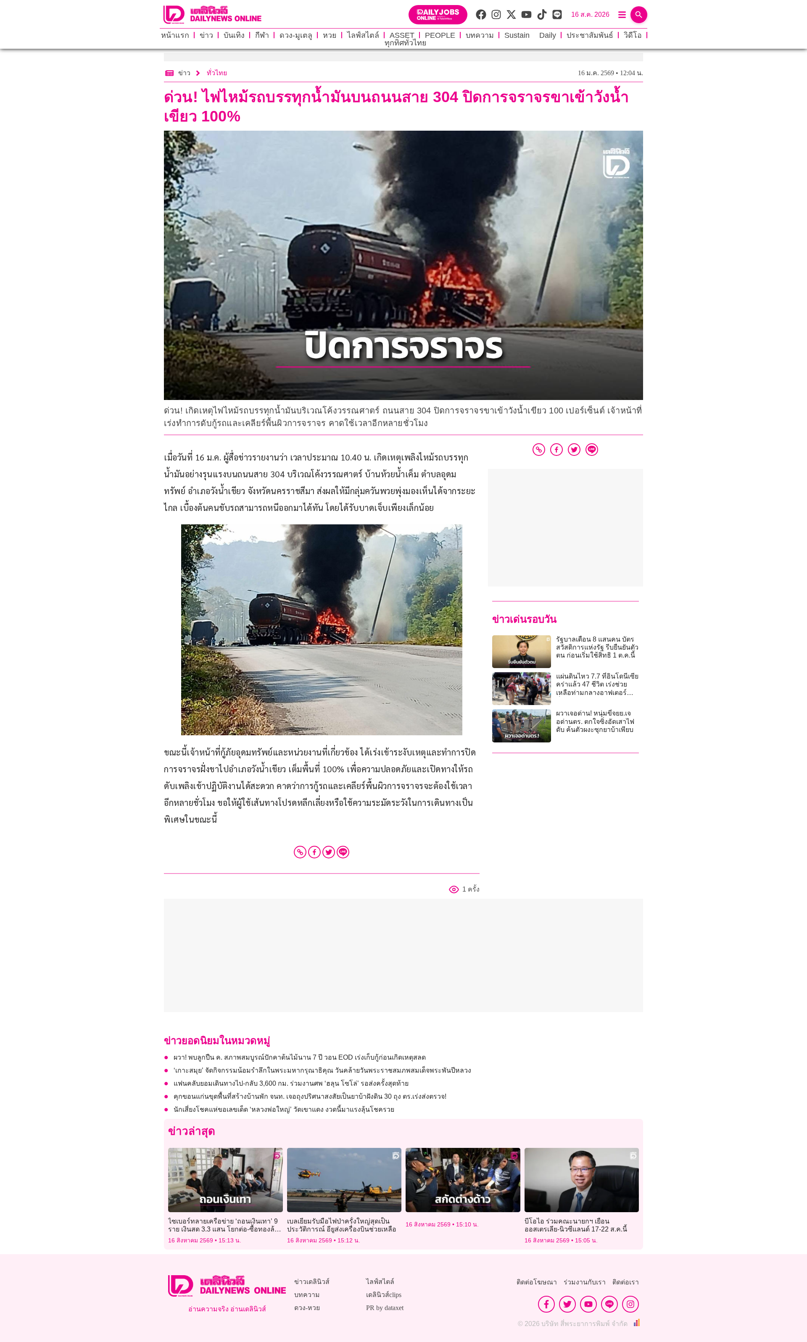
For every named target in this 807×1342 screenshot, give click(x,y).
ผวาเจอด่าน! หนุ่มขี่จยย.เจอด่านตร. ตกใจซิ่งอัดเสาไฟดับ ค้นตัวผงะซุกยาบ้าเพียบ (595, 721)
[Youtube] (588, 1304)
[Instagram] (630, 1304)
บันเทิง (234, 35)
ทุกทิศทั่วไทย (406, 43)
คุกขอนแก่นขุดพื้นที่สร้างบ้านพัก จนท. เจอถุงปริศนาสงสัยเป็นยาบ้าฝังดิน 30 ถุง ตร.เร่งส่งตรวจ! (310, 1096)
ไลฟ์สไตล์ (363, 35)
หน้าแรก (175, 35)
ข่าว (206, 35)
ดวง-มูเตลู (296, 35)
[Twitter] (328, 852)
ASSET (402, 35)
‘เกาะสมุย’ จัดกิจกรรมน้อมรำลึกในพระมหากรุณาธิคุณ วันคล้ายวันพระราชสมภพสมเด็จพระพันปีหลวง (322, 1070)
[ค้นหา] (638, 14)
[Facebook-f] (546, 1304)
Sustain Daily (530, 35)
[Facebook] (314, 852)
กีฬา (262, 35)
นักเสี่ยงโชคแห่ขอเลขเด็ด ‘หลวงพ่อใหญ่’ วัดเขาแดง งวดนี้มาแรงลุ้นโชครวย (284, 1109)
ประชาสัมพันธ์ (590, 35)
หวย (330, 35)
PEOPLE (440, 35)
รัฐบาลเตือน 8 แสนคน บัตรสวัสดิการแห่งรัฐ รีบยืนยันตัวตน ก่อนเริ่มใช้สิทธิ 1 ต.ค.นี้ (597, 647)
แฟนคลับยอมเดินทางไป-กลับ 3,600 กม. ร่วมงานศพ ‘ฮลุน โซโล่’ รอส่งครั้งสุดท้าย (291, 1083)
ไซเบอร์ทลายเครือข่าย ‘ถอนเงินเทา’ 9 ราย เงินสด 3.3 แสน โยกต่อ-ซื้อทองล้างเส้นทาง (225, 1229)
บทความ (480, 35)
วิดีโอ (633, 35)
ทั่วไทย (217, 72)
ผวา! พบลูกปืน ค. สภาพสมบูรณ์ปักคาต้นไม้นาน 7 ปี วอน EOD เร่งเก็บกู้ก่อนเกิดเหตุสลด (300, 1057)
